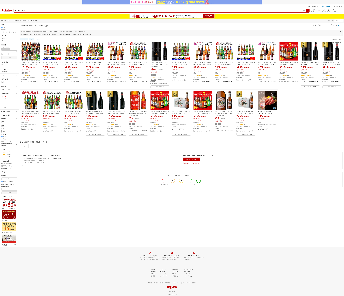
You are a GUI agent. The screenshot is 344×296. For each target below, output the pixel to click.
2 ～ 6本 (3, 67)
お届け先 (3, 128)
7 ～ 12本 (3, 69)
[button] (338, 6)
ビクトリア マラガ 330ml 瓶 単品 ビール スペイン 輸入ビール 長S (223, 113)
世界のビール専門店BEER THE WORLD (203, 82)
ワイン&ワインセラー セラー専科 (268, 82)
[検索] (308, 11)
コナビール (24, 146)
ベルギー (3, 98)
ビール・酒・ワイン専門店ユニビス (31, 82)
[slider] (1, 51)
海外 (3, 121)
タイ (2, 100)
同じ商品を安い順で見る (160, 86)
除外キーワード (5, 186)
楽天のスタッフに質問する (192, 159)
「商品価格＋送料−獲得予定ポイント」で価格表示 (32, 25)
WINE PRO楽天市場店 (179, 129)
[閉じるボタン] (340, 31)
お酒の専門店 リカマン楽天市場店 (117, 82)
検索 (10, 57)
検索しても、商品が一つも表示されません (34, 163)
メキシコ (3, 103)
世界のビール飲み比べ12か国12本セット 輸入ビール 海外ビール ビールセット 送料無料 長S (138, 64)
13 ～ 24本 (4, 71)
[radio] (2, 27)
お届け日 (3, 134)
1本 (2, 65)
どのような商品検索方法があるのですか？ (34, 160)
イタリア (3, 105)
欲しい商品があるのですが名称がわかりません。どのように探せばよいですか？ (43, 158)
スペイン (3, 96)
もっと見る (25, 165)
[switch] (16, 144)
